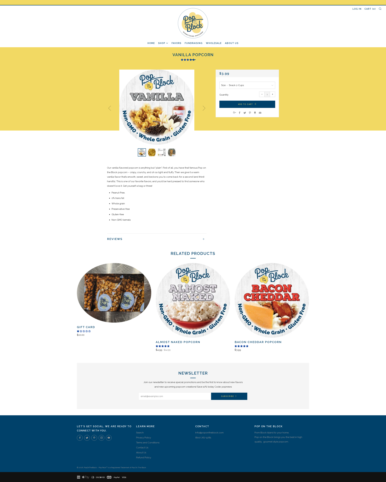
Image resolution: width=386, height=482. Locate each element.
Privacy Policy (143, 437)
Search (140, 432)
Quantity (223, 94)
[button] (188, 59)
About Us (232, 43)
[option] (156, 107)
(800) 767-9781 (203, 437)
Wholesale (214, 43)
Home (151, 43)
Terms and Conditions (147, 442)
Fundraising (194, 43)
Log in (357, 9)
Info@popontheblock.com (209, 432)
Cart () (370, 9)
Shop (161, 43)
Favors (176, 43)
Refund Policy (143, 457)
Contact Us (142, 447)
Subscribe (227, 396)
